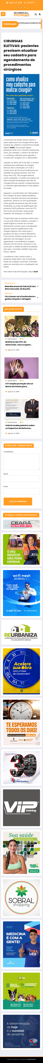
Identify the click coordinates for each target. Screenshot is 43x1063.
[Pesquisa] (35, 14)
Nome (6, 474)
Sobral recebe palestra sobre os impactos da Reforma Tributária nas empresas (20, 427)
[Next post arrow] (37, 297)
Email (6, 486)
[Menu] (3, 14)
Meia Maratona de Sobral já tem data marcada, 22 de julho (20, 287)
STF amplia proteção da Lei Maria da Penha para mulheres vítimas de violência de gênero (19, 385)
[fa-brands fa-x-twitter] (21, 7)
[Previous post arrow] (37, 286)
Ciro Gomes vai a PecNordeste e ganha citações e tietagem (20, 297)
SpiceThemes (31, 1059)
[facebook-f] (19, 7)
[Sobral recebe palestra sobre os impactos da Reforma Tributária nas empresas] (21, 410)
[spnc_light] (40, 15)
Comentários (8, 452)
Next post (8, 293)
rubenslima (12, 339)
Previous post (10, 283)
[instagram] (24, 7)
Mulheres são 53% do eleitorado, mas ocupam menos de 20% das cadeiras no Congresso (19, 343)
